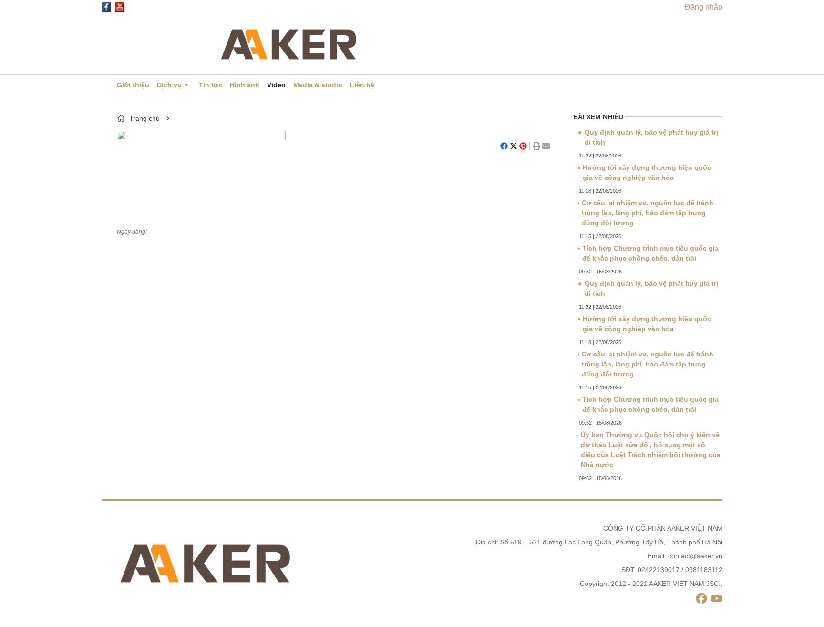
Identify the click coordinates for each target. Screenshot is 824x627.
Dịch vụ (169, 85)
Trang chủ (144, 118)
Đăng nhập (703, 7)
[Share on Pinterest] (523, 146)
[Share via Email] (546, 146)
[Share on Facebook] (504, 146)
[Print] (536, 146)
